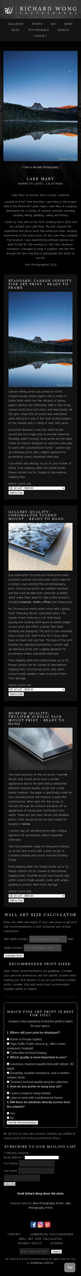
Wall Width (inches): (16, 939)
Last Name (11, 1170)
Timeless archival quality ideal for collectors (38, 1082)
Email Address (14, 1157)
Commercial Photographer (52, 1234)
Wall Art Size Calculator (40, 1238)
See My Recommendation (22, 1122)
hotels (37, 602)
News (68, 24)
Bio (53, 24)
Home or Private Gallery (25, 1039)
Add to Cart (16, 492)
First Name (11, 1163)
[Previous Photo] (1, 110)
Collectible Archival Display (28, 1052)
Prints (37, 24)
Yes (12, 1113)
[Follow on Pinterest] (47, 1225)
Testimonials (38, 29)
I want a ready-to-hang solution (30, 1093)
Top (70, 1267)
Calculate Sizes (13, 955)
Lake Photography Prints (50, 1205)
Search (63, 29)
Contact (40, 35)
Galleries (16, 24)
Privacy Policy (30, 1243)
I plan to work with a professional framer (36, 1097)
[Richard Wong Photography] (40, 13)
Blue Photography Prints (48, 1203)
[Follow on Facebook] (34, 1225)
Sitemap (56, 1243)
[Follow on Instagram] (40, 1225)
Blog (15, 29)
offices (46, 602)
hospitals (25, 602)
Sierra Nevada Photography (41, 167)
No (11, 1117)
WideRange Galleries (42, 1263)
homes (26, 824)
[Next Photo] (79, 110)
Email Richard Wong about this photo (40, 1193)
